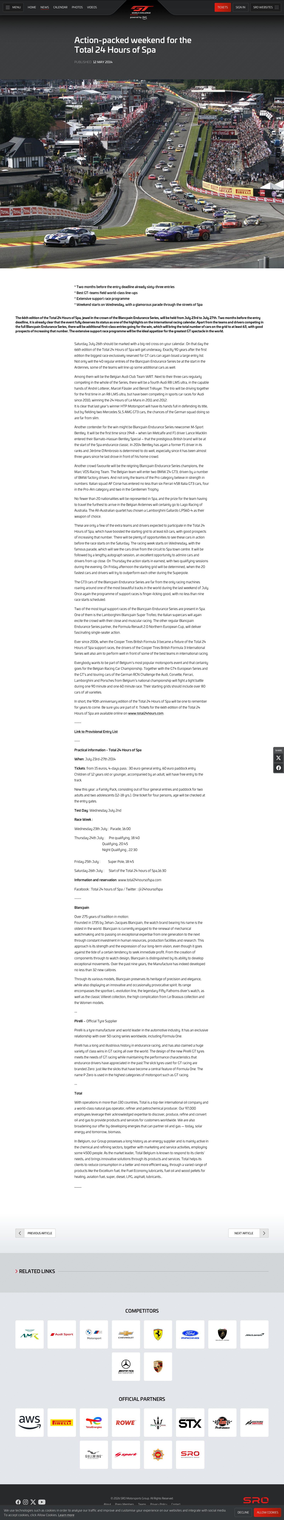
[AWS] (29, 1422)
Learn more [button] (66, 1515)
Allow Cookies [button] (267, 1512)
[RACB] (158, 1455)
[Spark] (126, 1455)
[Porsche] (158, 1366)
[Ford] (190, 1334)
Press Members (124, 1504)
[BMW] (94, 1334)
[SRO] (190, 1455)
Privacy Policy (158, 1504)
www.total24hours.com (145, 713)
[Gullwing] (94, 1455)
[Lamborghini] (222, 1334)
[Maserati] (158, 1422)
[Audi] (62, 1334)
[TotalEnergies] (94, 1422)
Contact (175, 1504)
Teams (142, 1504)
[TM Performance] (222, 1422)
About (107, 1504)
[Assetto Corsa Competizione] (254, 1422)
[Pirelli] (62, 1422)
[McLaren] (254, 1334)
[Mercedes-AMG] (126, 1366)
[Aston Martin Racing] (29, 1334)
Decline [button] (243, 1512)
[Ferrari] (158, 1334)
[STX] (190, 1422)
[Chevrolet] (126, 1334)
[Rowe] (126, 1422)
